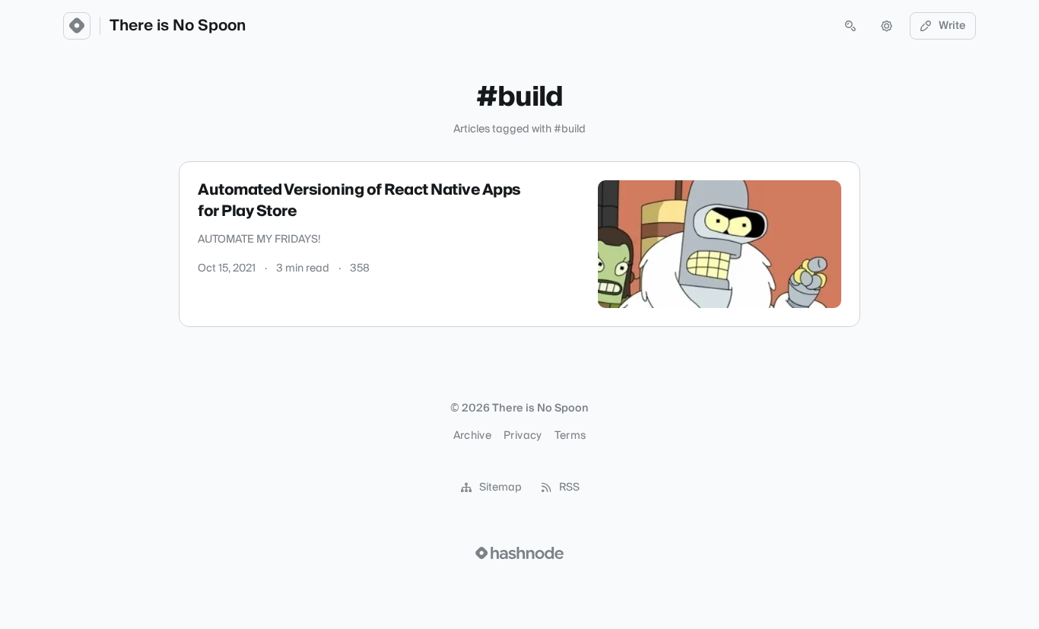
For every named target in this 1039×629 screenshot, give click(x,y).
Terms (570, 436)
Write (952, 26)
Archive (472, 436)
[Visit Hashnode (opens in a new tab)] (519, 553)
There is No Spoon (178, 26)
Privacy (523, 436)
